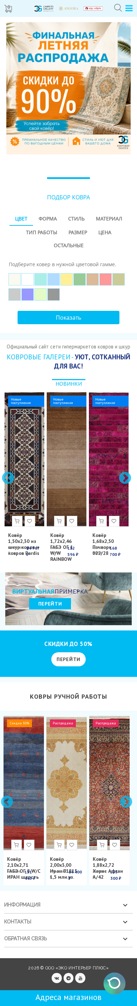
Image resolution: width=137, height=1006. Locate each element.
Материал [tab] (109, 218)
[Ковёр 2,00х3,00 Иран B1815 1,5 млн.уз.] (66, 783)
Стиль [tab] (76, 218)
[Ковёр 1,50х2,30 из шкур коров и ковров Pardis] (24, 459)
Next (124, 478)
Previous (7, 478)
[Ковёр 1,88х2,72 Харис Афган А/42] (109, 783)
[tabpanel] (68, 278)
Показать (68, 317)
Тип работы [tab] (41, 232)
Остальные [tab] (69, 245)
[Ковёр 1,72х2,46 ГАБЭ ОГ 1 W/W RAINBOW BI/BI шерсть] (66, 459)
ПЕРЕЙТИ (50, 604)
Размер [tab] (77, 232)
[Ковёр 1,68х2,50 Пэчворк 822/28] (109, 459)
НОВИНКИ (69, 383)
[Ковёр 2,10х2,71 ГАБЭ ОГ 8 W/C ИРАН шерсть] (24, 783)
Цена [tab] (104, 232)
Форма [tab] (48, 218)
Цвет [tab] (21, 218)
